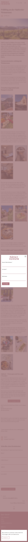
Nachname (4, 276)
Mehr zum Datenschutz (13, 534)
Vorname (4, 269)
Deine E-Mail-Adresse (7, 262)
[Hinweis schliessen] (25, 256)
